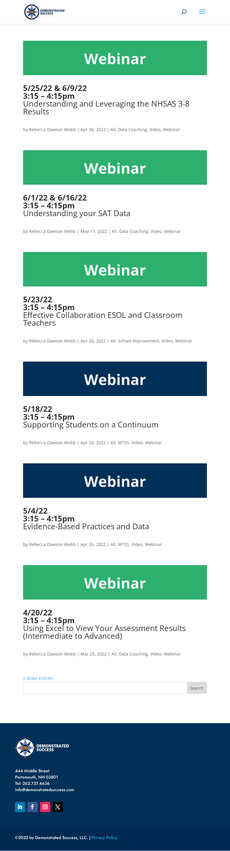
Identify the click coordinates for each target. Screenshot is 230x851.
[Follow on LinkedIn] (20, 807)
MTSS (123, 442)
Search (197, 688)
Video (155, 129)
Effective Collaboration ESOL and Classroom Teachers (102, 311)
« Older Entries (38, 678)
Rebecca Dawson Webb (52, 129)
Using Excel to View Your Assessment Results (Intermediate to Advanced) (104, 624)
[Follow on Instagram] (45, 807)
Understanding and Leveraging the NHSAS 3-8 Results (106, 100)
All (113, 129)
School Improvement (138, 341)
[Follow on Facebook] (33, 807)
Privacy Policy (104, 838)
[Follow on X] (58, 807)
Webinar (171, 129)
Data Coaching (132, 129)
